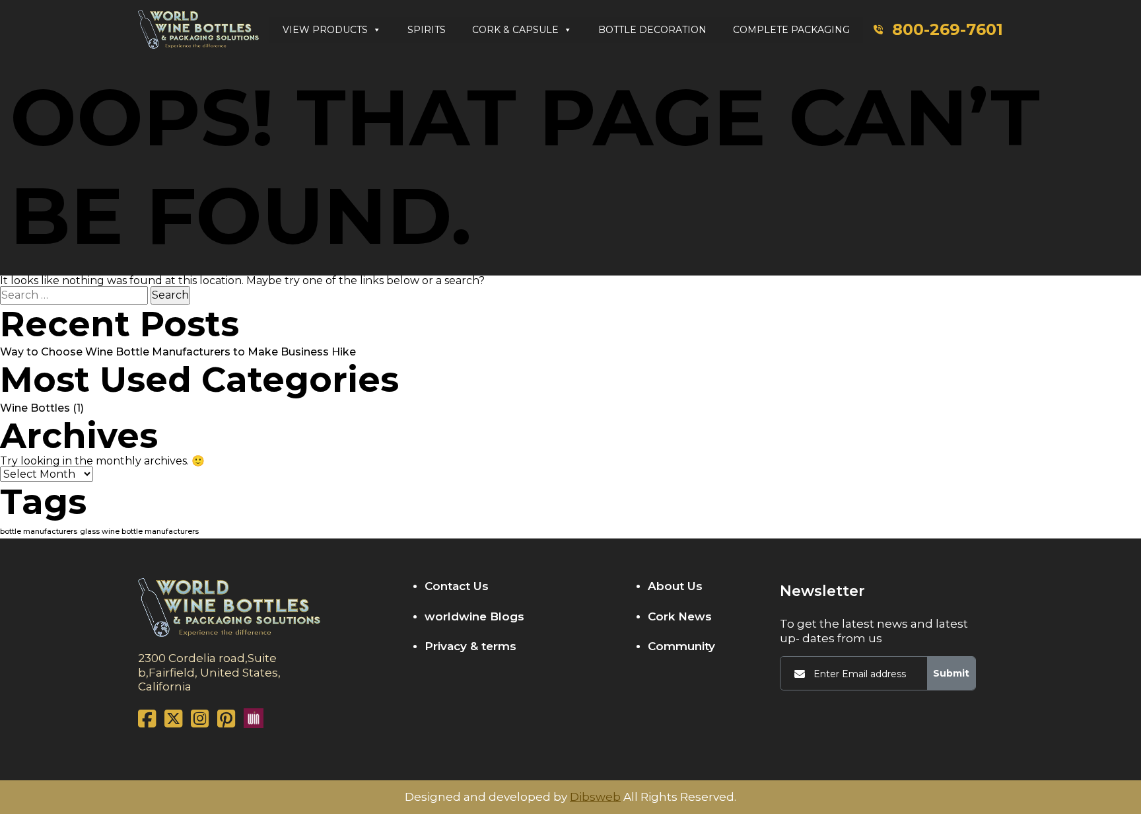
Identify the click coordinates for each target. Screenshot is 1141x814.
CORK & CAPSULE (515, 30)
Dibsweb (595, 797)
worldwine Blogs (474, 616)
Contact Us (457, 586)
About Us (675, 586)
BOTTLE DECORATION (652, 30)
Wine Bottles (35, 408)
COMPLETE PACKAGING (791, 30)
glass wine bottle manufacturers (139, 531)
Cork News (680, 616)
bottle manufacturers (38, 531)
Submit (951, 673)
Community (681, 646)
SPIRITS (426, 30)
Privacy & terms (470, 646)
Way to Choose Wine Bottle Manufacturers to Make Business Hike (178, 352)
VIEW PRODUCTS (325, 30)
